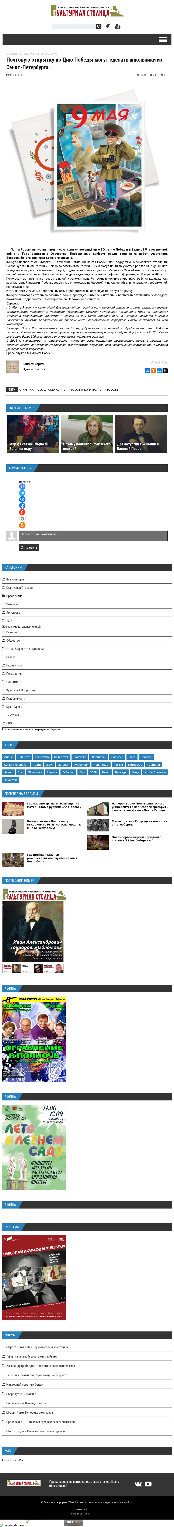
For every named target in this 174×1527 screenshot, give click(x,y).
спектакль (42, 757)
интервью (135, 764)
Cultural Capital (33, 364)
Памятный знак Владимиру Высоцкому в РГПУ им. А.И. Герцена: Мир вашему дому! (54, 824)
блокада (120, 772)
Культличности (15, 698)
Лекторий (12, 715)
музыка (52, 772)
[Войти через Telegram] (22, 493)
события (68, 772)
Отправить (29, 547)
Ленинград (101, 764)
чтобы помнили (155, 772)
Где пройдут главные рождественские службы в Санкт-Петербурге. (53, 858)
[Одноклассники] (153, 370)
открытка (26, 389)
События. (12, 682)
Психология (14, 674)
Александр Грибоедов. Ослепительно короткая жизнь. (41, 1366)
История (11, 632)
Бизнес (10, 657)
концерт (24, 757)
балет (106, 772)
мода (135, 772)
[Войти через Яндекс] (22, 512)
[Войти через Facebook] (22, 506)
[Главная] (87, 15)
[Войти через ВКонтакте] (22, 499)
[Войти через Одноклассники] (22, 525)
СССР (93, 772)
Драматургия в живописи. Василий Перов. (138, 446)
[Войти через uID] (22, 486)
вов (20, 772)
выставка (80, 757)
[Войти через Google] (22, 518)
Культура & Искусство (20, 690)
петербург (61, 757)
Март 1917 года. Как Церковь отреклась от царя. (37, 1347)
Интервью (12, 604)
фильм (118, 764)
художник (81, 764)
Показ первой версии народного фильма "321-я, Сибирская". (136, 838)
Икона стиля (14, 665)
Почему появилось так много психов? (87, 446)
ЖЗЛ (9, 621)
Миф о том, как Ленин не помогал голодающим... (37, 1431)
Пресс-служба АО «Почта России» (59, 389)
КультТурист (14, 707)
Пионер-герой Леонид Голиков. (26, 1403)
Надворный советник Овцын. (25, 1384)
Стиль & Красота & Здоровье (25, 649)
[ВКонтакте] (147, 370)
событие (117, 757)
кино (132, 757)
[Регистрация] (118, 27)
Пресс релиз (49, 53)
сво (82, 772)
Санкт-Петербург (16, 764)
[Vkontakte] (138, 1485)
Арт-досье (13, 612)
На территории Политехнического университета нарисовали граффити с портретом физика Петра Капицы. (140, 807)
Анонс (8, 757)
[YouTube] (148, 1485)
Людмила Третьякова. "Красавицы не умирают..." (38, 1375)
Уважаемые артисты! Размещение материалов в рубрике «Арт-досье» (54, 805)
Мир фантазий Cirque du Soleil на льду (29, 446)
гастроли (153, 764)
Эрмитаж (10, 780)
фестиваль (98, 757)
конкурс (90, 389)
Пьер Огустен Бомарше (21, 1394)
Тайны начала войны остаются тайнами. (32, 1356)
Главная (11, 53)
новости (146, 757)
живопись (35, 772)
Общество (13, 640)
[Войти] (107, 27)
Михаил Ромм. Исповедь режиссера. (29, 1412)
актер (8, 772)
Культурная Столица (19, 588)
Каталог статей (29, 53)
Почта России (108, 389)
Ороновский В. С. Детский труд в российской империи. (41, 1422)
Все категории (15, 579)
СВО (9, 723)
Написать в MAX (13, 1460)
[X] (165, 370)
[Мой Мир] (159, 370)
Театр (37, 764)
